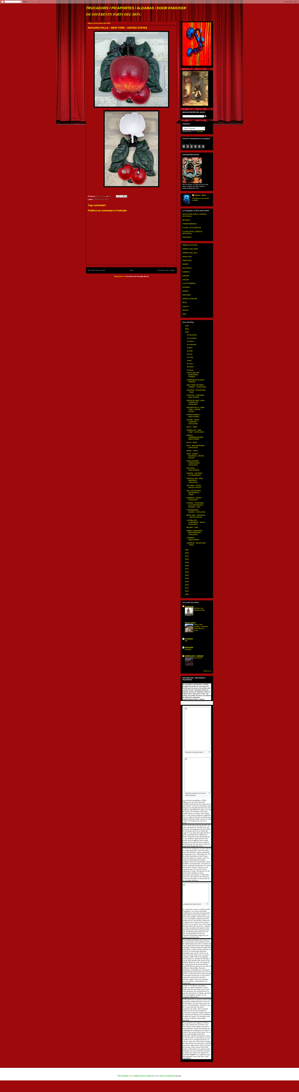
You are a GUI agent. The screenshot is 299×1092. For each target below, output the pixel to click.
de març (190, 364)
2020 (187, 559)
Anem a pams (190, 623)
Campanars (189, 606)
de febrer (190, 367)
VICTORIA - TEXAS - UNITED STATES (194, 486)
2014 (187, 578)
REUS (184, 302)
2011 (187, 588)
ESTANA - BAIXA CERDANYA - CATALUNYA (193, 422)
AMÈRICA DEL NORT (101, 199)
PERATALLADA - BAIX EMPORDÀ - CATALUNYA (195, 480)
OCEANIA (186, 287)
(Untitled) (188, 649)
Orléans (192, 795)
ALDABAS (189, 639)
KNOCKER (189, 647)
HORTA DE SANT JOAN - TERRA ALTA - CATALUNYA (196, 402)
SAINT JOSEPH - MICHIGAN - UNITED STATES (195, 456)
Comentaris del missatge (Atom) (137, 276)
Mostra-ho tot (207, 671)
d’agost (190, 348)
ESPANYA (186, 272)
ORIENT (185, 291)
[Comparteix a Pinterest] (126, 196)
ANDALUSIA (187, 260)
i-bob (157, 1076)
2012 (187, 585)
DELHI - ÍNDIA (192, 427)
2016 (187, 572)
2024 (187, 332)
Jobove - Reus (200, 195)
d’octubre (190, 341)
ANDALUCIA (187, 257)
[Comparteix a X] (121, 196)
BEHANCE (186, 220)
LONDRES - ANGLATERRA (193, 539)
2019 (187, 562)
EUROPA (185, 276)
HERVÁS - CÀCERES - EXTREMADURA (195, 474)
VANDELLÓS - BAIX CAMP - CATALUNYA (195, 431)
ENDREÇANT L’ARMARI (194, 656)
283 (186, 641)
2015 (187, 575)
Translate (199, 131)
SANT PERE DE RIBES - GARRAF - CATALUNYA (196, 386)
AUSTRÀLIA (186, 268)
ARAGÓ (185, 264)
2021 (187, 556)
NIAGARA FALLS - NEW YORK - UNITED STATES (195, 409)
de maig (190, 357)
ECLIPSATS (198, 658)
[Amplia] (209, 752)
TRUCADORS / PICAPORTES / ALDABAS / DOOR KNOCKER (136, 8)
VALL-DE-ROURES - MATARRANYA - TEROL (194, 493)
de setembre (192, 344)
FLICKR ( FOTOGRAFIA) (191, 228)
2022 (187, 553)
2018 (187, 566)
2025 (187, 329)
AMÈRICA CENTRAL (190, 245)
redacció (185, 306)
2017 (187, 569)
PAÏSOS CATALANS (189, 299)
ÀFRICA (185, 310)
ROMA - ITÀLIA (192, 451)
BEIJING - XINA (192, 527)
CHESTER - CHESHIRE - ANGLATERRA (196, 396)
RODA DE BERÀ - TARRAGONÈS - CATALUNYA (194, 463)
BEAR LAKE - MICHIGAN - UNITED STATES (196, 516)
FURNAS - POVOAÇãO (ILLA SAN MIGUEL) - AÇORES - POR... (195, 505)
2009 (187, 594)
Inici (131, 270)
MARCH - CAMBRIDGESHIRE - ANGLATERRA (195, 437)
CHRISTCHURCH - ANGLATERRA (194, 416)
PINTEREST (187, 237)
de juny (190, 354)
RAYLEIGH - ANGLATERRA (193, 469)
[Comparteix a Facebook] (124, 196)
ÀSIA (184, 314)
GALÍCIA (185, 280)
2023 (187, 550)
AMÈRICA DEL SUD (189, 253)
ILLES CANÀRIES (189, 283)
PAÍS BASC (186, 295)
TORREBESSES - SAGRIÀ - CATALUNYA (196, 511)
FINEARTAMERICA (189, 224)
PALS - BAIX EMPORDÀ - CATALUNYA (196, 446)
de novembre (192, 338)
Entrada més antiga (166, 270)
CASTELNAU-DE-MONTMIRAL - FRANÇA (193, 375)
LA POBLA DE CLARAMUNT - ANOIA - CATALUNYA (196, 522)
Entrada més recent (96, 270)
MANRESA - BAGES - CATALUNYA (194, 499)
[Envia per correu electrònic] (117, 196)
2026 (187, 326)
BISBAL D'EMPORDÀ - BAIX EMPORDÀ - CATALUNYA (195, 533)
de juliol (190, 351)
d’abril (189, 360)
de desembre (192, 335)
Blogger (178, 1076)
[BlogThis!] (119, 196)
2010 (187, 591)
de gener (190, 370)
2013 (187, 582)
